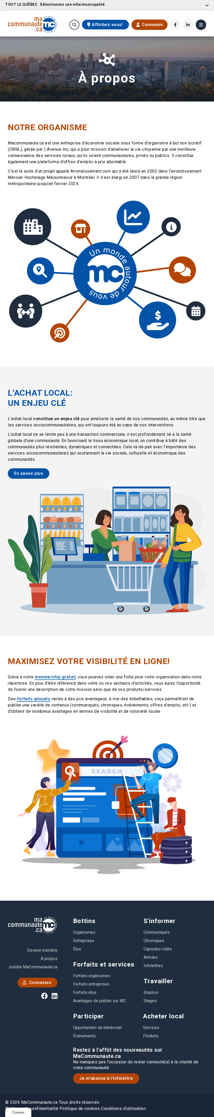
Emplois (151, 992)
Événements (84, 1035)
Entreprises (83, 940)
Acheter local (163, 1016)
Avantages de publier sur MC (99, 1000)
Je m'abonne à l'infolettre (106, 1078)
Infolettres (153, 965)
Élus (77, 948)
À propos (49, 958)
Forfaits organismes (91, 975)
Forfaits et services (103, 964)
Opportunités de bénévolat (97, 1027)
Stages (150, 1000)
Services (151, 1027)
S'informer (160, 921)
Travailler (158, 981)
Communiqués (157, 932)
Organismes (84, 932)
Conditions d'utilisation (123, 1108)
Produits (151, 1035)
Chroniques (154, 940)
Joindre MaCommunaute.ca (32, 966)
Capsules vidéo (158, 948)
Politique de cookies (80, 1108)
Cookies (18, 1112)
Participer (88, 1016)
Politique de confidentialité (31, 1108)
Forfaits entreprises (91, 984)
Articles (151, 957)
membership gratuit (55, 676)
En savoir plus (28, 473)
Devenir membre (42, 950)
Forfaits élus (84, 992)
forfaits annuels (33, 698)
